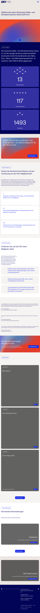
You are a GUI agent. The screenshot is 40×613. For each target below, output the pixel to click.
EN (33, 605)
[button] (38, 1)
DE (34, 605)
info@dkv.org (26, 599)
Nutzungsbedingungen (24, 608)
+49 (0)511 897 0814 (28, 598)
